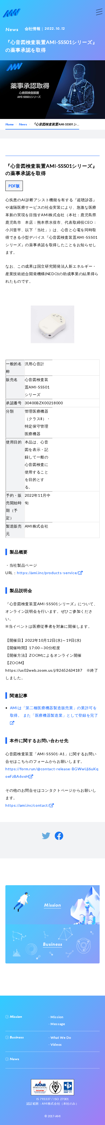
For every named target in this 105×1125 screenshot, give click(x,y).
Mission (15, 1016)
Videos (56, 1044)
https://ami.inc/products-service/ (47, 572)
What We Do (60, 1038)
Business (16, 1037)
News (23, 124)
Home (9, 124)
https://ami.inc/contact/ (27, 805)
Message (57, 1024)
